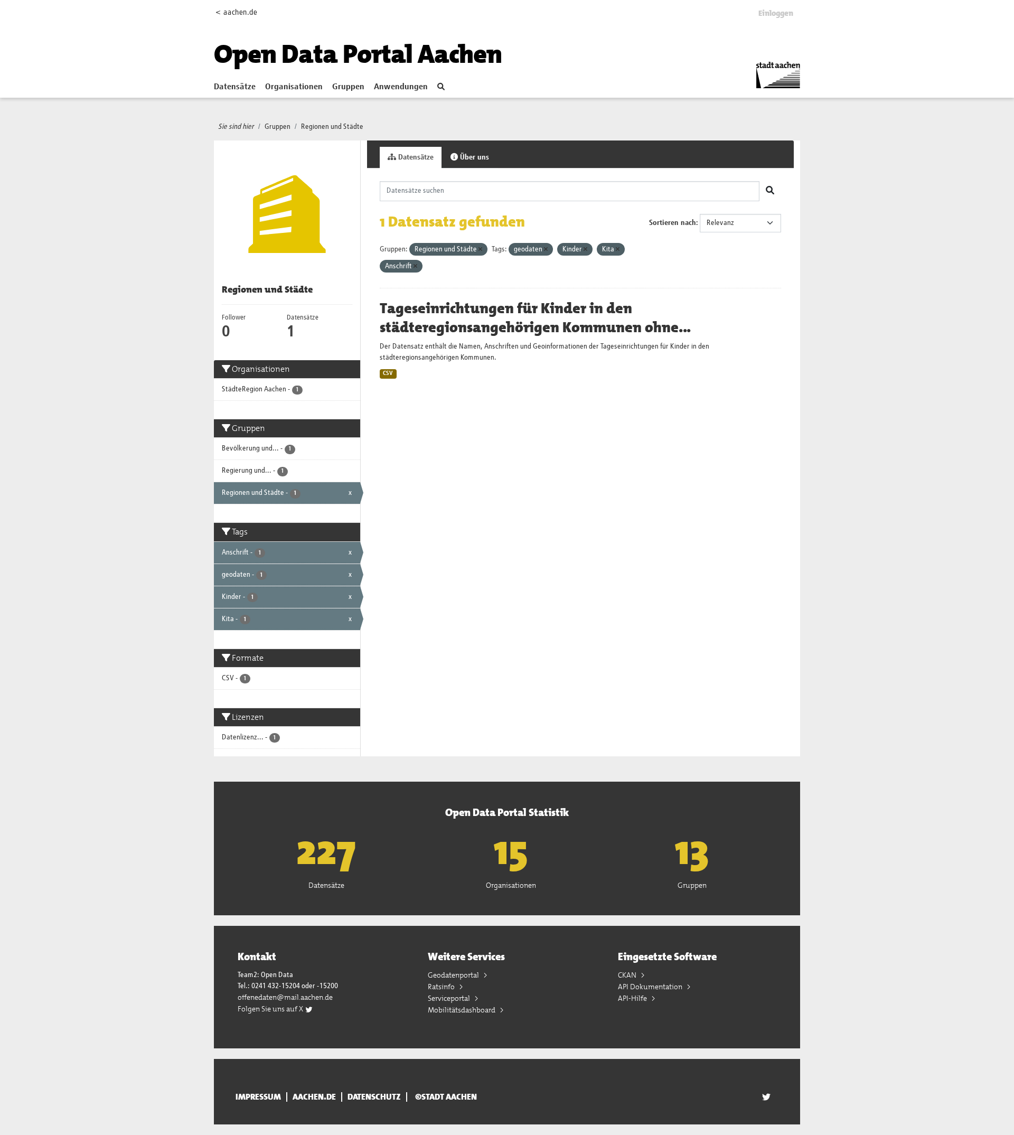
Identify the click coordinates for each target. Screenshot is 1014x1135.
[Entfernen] (480, 249)
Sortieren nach (672, 223)
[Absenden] (770, 191)
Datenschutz (374, 1097)
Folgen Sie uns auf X (271, 1009)
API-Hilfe (633, 998)
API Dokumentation (651, 986)
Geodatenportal (454, 975)
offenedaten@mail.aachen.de (285, 997)
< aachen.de (236, 12)
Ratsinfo (442, 986)
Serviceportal (450, 998)
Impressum (258, 1097)
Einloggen (775, 13)
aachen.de (314, 1097)
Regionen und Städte (332, 126)
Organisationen (294, 87)
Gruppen (348, 87)
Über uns (473, 157)
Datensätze (235, 87)
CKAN (628, 975)
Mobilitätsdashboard (462, 1010)
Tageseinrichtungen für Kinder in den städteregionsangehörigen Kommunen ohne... (535, 318)
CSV (388, 373)
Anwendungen (401, 87)
